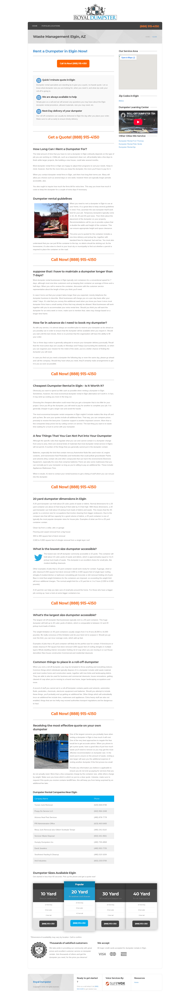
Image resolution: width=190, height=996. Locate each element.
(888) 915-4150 (149, 26)
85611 (121, 101)
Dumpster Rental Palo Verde (130, 144)
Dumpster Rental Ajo (127, 147)
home (148, 37)
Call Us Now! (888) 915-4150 (73, 63)
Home (34, 26)
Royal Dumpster (42, 982)
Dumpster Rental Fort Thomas (131, 141)
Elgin (155, 37)
